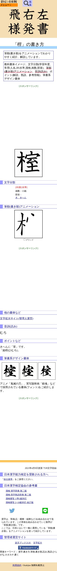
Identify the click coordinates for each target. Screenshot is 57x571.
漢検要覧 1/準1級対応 (16, 498)
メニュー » (5, 5)
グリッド (30, 240)
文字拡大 (37, 543)
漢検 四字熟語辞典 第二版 (18, 495)
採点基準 (8, 479)
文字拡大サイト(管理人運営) (16, 318)
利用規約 (17, 565)
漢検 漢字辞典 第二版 (16, 491)
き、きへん (20, 197)
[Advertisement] (28, 116)
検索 (30, 3)
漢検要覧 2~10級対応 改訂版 (19, 502)
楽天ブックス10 (22, 543)
